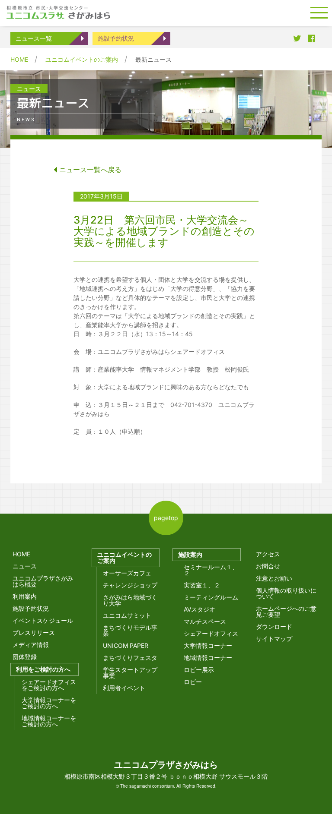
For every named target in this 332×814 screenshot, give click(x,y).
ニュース (25, 566)
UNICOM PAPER (125, 645)
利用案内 (25, 596)
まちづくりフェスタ (130, 657)
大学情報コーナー (208, 645)
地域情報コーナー (208, 657)
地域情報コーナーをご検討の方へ (49, 721)
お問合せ (268, 566)
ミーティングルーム (211, 597)
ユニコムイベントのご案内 (81, 59)
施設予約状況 (116, 38)
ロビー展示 (199, 669)
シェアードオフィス (211, 633)
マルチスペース (205, 621)
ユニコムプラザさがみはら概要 (43, 581)
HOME (19, 59)
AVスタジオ (199, 609)
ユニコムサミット (127, 615)
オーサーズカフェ (127, 573)
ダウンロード (274, 626)
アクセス (268, 554)
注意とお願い (274, 578)
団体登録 (25, 656)
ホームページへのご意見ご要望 (286, 611)
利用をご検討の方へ (43, 669)
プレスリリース (34, 632)
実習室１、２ (202, 585)
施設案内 (190, 554)
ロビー (193, 681)
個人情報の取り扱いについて (286, 593)
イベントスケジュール (43, 620)
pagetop (166, 517)
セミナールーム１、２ (211, 570)
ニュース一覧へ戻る (89, 169)
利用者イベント (124, 687)
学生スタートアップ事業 (130, 672)
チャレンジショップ (130, 585)
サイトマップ (274, 638)
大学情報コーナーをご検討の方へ (49, 703)
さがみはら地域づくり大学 (130, 600)
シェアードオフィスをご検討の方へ (49, 684)
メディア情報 (31, 644)
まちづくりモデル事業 (130, 630)
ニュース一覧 (34, 38)
